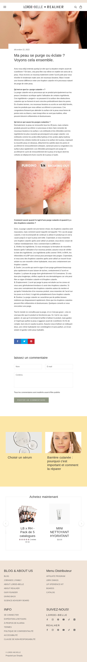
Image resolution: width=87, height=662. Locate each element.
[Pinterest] (58, 619)
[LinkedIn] (74, 619)
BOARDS (50, 588)
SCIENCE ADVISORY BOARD (16, 601)
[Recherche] (75, 7)
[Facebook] (47, 619)
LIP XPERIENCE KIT (55, 584)
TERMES (8, 627)
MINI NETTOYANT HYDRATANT (59, 532)
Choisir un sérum (20, 457)
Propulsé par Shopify (14, 656)
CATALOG (50, 592)
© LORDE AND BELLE (13, 652)
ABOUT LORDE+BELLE (14, 584)
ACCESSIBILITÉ (11, 635)
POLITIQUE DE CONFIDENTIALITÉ (18, 631)
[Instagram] (53, 619)
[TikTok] (69, 619)
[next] (81, 523)
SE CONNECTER (11, 615)
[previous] (5, 523)
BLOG (6, 576)
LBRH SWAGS (52, 580)
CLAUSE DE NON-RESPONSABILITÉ (19, 639)
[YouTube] (63, 619)
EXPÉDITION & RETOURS (15, 619)
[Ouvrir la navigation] (4, 7)
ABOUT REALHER (12, 588)
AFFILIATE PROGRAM (55, 576)
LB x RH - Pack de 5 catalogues (27, 532)
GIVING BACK (10, 596)
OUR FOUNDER (11, 592)
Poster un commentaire (31, 400)
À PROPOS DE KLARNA (14, 623)
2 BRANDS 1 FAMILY (13, 580)
